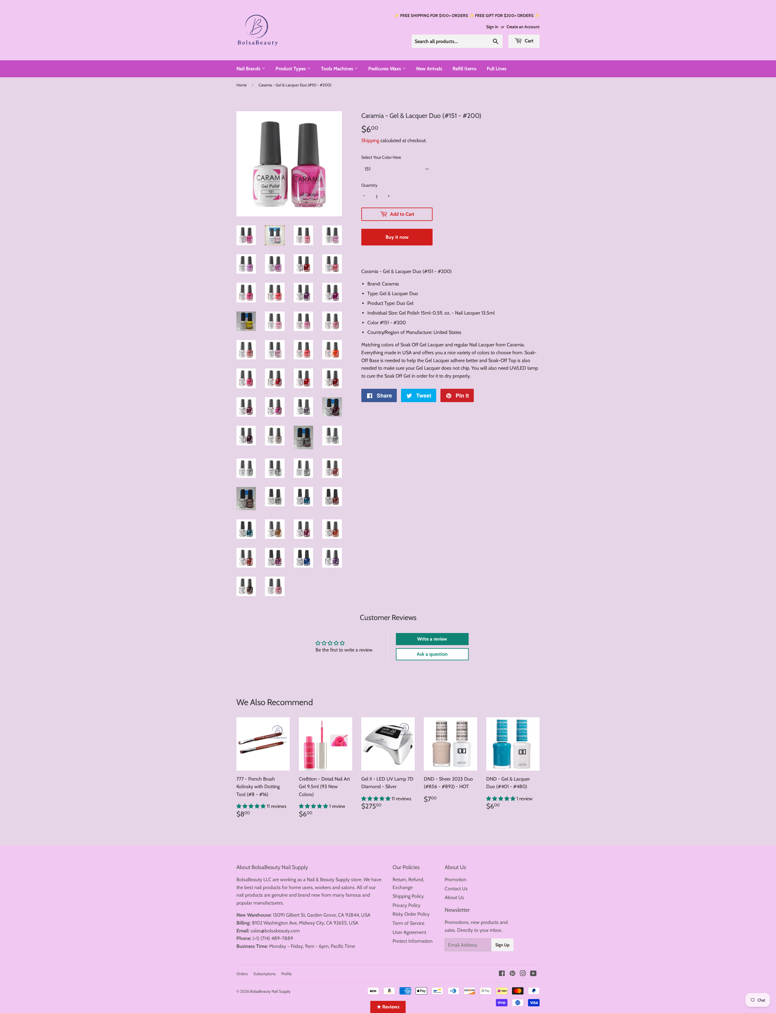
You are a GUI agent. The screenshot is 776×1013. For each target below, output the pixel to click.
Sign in (492, 26)
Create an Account (523, 26)
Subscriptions (264, 973)
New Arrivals (429, 69)
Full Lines (497, 69)
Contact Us (456, 888)
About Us (454, 897)
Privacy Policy (406, 905)
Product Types (291, 69)
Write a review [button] (432, 639)
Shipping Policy (408, 896)
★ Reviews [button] (388, 1007)
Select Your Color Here (381, 157)
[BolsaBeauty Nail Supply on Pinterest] (512, 974)
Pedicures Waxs (385, 69)
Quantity (369, 185)
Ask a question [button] (432, 654)
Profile (286, 973)
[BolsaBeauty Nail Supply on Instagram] (523, 974)
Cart (528, 41)
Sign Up (502, 945)
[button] (251, 806)
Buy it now (397, 237)
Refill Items (465, 69)
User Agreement (409, 932)
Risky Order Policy (411, 914)
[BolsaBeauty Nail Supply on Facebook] (502, 974)
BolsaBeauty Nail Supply (270, 991)
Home (241, 84)
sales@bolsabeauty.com (275, 931)
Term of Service (408, 923)
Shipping (370, 140)
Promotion (456, 879)
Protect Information (413, 941)
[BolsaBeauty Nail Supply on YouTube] (533, 974)
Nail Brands (249, 69)
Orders (242, 973)
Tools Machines (337, 69)
